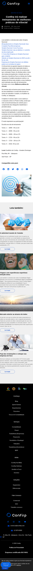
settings (18, 565)
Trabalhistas (16, 28)
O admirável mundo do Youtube (11, 233)
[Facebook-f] (8, 522)
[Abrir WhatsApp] (28, 566)
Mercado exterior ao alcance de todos (13, 314)
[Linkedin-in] (19, 522)
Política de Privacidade (16, 547)
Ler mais (7, 249)
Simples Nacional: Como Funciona (12, 48)
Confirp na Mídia (8, 28)
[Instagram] (14, 522)
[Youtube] (25, 522)
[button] (29, 3)
